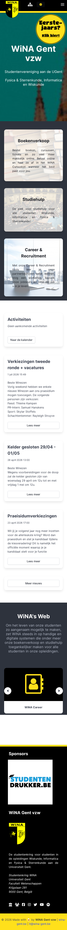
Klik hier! (50, 35)
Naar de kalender (21, 340)
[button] (62, 4)
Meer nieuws (33, 583)
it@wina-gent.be (39, 924)
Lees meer (33, 425)
